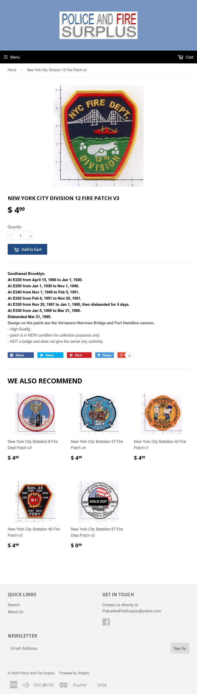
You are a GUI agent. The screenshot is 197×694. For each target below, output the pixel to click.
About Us (15, 611)
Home (12, 69)
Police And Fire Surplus (37, 672)
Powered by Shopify (74, 672)
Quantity (14, 226)
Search (14, 604)
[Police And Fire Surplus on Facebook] (106, 623)
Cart (189, 57)
